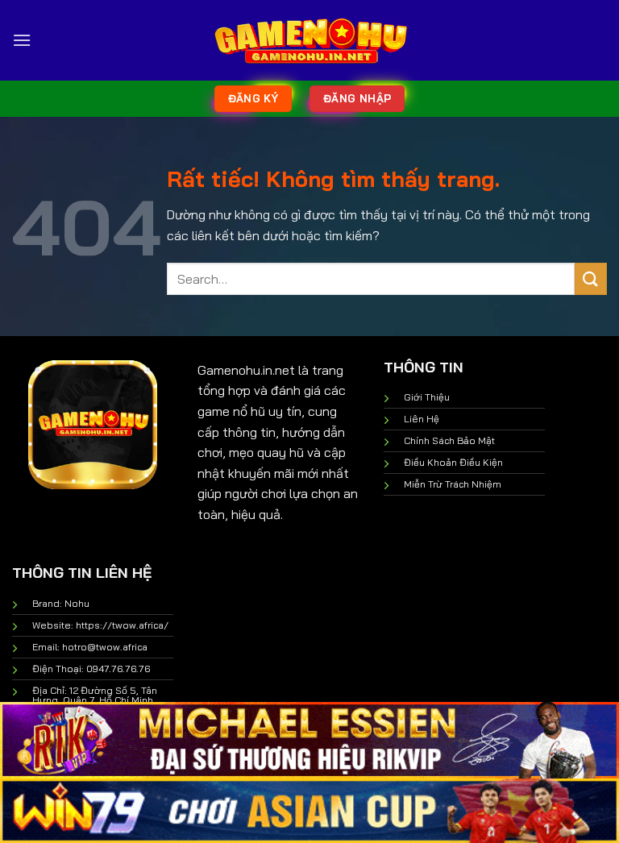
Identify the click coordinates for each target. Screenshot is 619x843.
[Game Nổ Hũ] (309, 40)
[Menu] (21, 40)
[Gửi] (591, 278)
